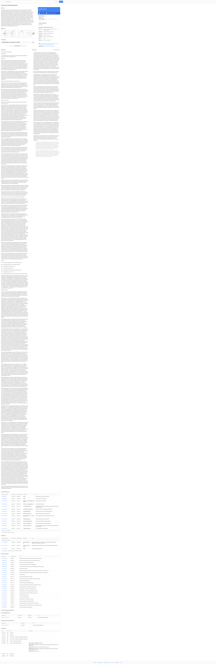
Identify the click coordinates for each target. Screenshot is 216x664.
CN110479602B (4, 542)
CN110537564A (4, 574)
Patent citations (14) (43, 43)
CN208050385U (4, 525)
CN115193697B (4, 578)
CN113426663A (4, 548)
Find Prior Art (49, 13)
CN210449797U (4, 588)
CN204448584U (4, 498)
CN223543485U (4, 605)
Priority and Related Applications (48, 44)
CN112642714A (4, 545)
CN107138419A (4, 513)
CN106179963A (4, 506)
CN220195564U (4, 603)
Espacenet (45, 46)
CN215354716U (4, 580)
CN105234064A (4, 500)
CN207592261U (4, 523)
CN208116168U (4, 528)
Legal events (53, 43)
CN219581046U (4, 607)
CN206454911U (4, 511)
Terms (112, 662)
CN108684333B (4, 566)
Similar (55, 13)
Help (121, 662)
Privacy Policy (116, 662)
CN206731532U (4, 515)
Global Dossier (49, 46)
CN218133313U (4, 576)
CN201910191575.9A (5, 617)
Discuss (53, 46)
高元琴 (43, 17)
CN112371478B (4, 572)
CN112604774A (4, 570)
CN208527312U (4, 560)
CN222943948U (4, 586)
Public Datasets (106, 662)
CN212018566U (4, 584)
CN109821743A (4, 562)
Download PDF (42, 13)
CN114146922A (4, 590)
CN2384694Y (4, 496)
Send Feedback (100, 662)
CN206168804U (4, 509)
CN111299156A (4, 568)
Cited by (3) (49, 43)
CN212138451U (4, 582)
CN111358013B (4, 558)
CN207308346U (4, 521)
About (95, 662)
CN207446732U (4, 564)
